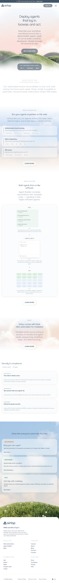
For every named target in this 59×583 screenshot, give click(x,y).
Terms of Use (32, 579)
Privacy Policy (22, 579)
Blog (32, 548)
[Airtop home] (6, 5)
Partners (33, 550)
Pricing (33, 564)
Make (5, 564)
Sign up (47, 5)
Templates (34, 562)
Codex (5, 569)
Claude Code (7, 566)
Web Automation (8, 544)
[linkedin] (52, 579)
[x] (55, 579)
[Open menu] (56, 5)
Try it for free (30, 51)
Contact (33, 552)
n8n (4, 560)
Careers (33, 544)
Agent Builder (7, 546)
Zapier (5, 562)
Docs (32, 560)
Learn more (29, 163)
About (33, 546)
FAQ (32, 566)
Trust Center (43, 579)
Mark (5, 548)
